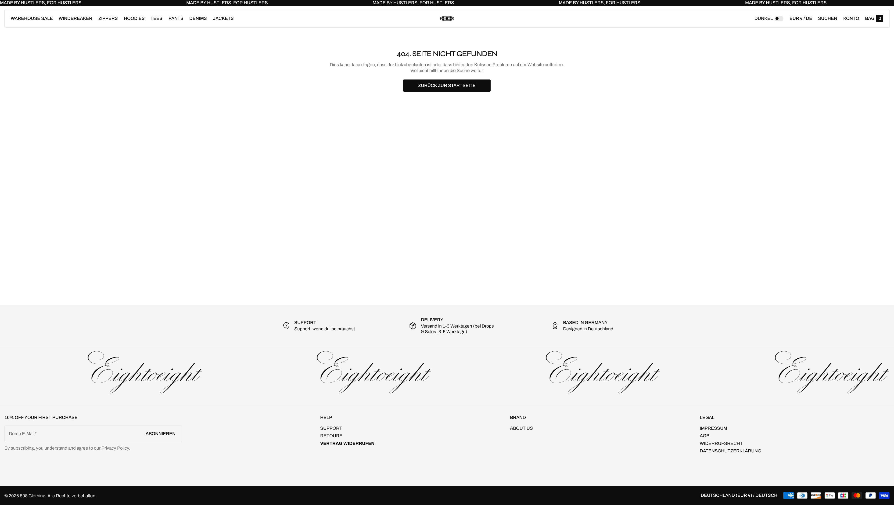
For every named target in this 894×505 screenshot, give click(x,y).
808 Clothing (32, 495)
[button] (827, 18)
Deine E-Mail (21, 433)
